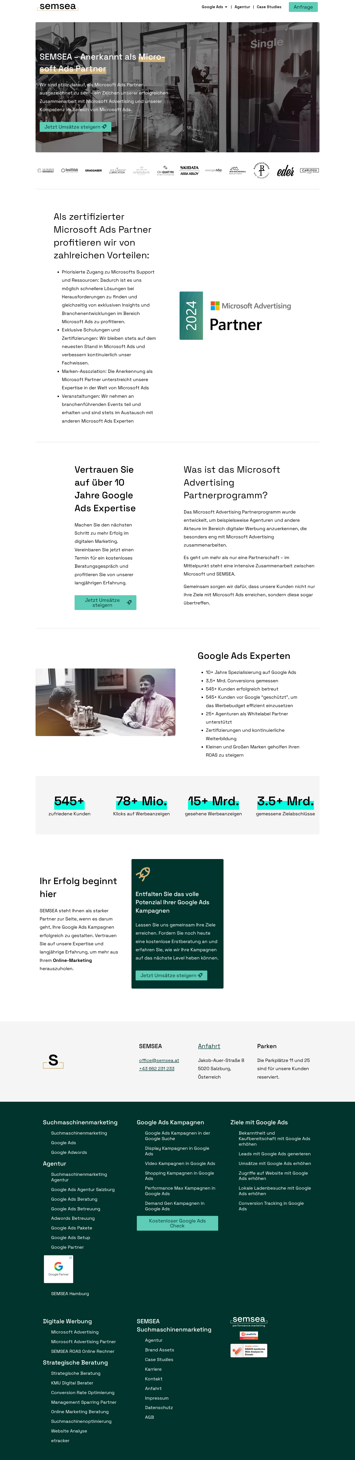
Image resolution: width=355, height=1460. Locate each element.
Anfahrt (209, 1046)
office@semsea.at (159, 1060)
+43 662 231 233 (156, 1069)
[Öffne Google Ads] (226, 7)
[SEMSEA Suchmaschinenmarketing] (57, 7)
